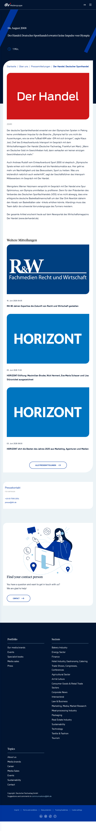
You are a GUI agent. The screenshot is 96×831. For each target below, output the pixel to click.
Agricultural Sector (61, 674)
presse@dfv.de (10, 502)
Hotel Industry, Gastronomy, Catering (70, 661)
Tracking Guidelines (61, 810)
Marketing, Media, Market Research (69, 705)
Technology (57, 728)
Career (10, 766)
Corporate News (59, 692)
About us (11, 756)
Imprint (16, 810)
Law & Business (60, 701)
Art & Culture (58, 678)
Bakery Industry (59, 647)
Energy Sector (59, 651)
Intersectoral (58, 696)
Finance (56, 656)
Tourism (56, 737)
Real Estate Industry (62, 719)
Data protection (46, 810)
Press (10, 665)
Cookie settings (77, 810)
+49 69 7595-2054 (12, 498)
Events (10, 651)
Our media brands (16, 647)
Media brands (14, 761)
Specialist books (15, 656)
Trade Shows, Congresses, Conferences (64, 667)
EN (85, 5)
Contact (11, 784)
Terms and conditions (30, 810)
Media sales (13, 661)
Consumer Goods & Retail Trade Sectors (67, 685)
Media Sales (13, 770)
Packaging (57, 715)
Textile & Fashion (60, 733)
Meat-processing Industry (64, 710)
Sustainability (58, 724)
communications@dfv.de (42, 796)
